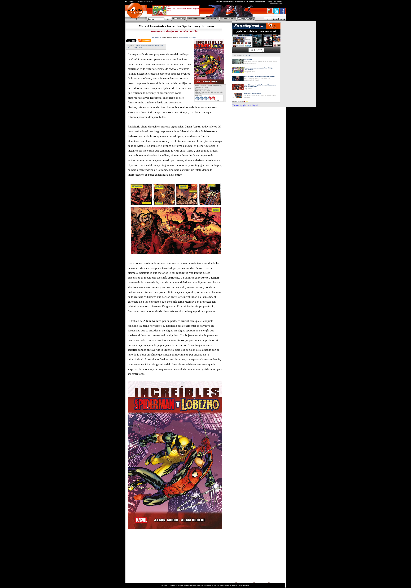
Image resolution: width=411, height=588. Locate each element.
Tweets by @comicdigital (245, 105)
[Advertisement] (155, 559)
